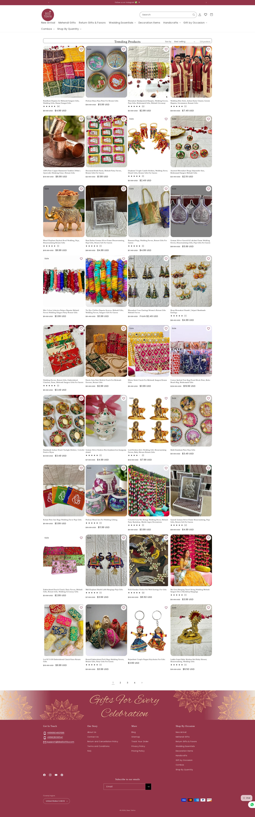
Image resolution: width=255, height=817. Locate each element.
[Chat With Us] (251, 804)
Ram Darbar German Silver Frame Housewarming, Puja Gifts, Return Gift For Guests (105, 241)
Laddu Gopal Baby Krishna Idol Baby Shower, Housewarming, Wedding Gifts (189, 660)
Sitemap (135, 736)
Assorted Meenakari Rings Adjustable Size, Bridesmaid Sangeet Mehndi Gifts (188, 172)
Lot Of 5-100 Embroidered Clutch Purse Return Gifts (61, 660)
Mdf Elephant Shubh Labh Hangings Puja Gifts (104, 590)
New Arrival (181, 732)
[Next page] (142, 683)
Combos (180, 765)
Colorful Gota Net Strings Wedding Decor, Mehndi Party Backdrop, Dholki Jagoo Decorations (148, 521)
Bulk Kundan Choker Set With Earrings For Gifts (147, 590)
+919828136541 (55, 737)
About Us (91, 732)
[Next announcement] (206, 2)
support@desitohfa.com (60, 741)
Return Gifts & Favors (186, 741)
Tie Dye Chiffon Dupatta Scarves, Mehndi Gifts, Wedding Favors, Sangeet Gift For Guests (105, 311)
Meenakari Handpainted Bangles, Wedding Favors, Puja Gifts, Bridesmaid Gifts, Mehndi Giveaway (148, 102)
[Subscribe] (148, 787)
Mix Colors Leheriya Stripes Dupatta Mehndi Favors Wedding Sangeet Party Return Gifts (61, 311)
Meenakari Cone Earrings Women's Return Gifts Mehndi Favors (147, 311)
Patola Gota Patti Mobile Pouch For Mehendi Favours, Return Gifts (103, 381)
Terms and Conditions (98, 746)
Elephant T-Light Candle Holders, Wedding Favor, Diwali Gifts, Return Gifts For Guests (148, 172)
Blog (133, 732)
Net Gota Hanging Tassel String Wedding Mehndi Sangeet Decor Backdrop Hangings (190, 591)
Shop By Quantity (184, 769)
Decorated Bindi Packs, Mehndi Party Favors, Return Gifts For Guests (104, 172)
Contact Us (93, 736)
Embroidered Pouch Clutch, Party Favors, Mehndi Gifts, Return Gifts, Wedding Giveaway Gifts (63, 591)
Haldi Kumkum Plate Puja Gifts (183, 450)
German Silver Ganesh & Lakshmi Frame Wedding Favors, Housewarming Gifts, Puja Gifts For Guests (190, 241)
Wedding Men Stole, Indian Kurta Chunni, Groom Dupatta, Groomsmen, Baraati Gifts (190, 102)
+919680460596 (55, 732)
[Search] (194, 15)
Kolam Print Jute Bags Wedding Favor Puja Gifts (62, 520)
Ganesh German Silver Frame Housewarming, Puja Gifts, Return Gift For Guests (190, 521)
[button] (122, 23)
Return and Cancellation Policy (102, 741)
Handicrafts (181, 755)
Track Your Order (140, 741)
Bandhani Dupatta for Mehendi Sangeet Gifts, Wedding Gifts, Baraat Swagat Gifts (61, 102)
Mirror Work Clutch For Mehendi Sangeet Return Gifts (147, 381)
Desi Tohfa (131, 810)
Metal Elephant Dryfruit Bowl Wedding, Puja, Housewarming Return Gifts (61, 241)
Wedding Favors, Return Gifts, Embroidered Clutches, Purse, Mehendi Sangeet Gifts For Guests (63, 381)
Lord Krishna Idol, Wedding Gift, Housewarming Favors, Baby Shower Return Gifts (147, 451)
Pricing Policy (137, 751)
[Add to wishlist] (81, 49)
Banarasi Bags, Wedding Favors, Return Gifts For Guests (147, 241)
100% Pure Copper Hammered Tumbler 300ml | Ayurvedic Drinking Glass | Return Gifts (61, 172)
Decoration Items (184, 751)
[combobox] (168, 15)
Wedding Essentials (185, 746)
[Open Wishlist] (206, 15)
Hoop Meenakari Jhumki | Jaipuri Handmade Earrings (188, 311)
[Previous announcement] (49, 2)
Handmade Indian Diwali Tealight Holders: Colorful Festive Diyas (63, 451)
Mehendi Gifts (183, 736)
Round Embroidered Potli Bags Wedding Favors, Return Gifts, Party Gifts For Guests (105, 660)
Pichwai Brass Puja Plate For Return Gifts (102, 101)
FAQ (89, 751)
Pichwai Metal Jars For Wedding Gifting (101, 520)
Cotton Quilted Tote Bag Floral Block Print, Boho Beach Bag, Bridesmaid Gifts (190, 381)
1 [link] (113, 682)
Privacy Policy (138, 746)
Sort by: (168, 42)
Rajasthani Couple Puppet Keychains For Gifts (146, 659)
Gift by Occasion (184, 760)
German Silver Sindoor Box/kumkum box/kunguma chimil (106, 451)
